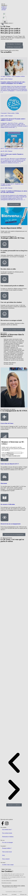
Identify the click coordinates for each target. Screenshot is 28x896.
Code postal (4, 452)
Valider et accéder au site (14, 455)
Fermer (3, 455)
